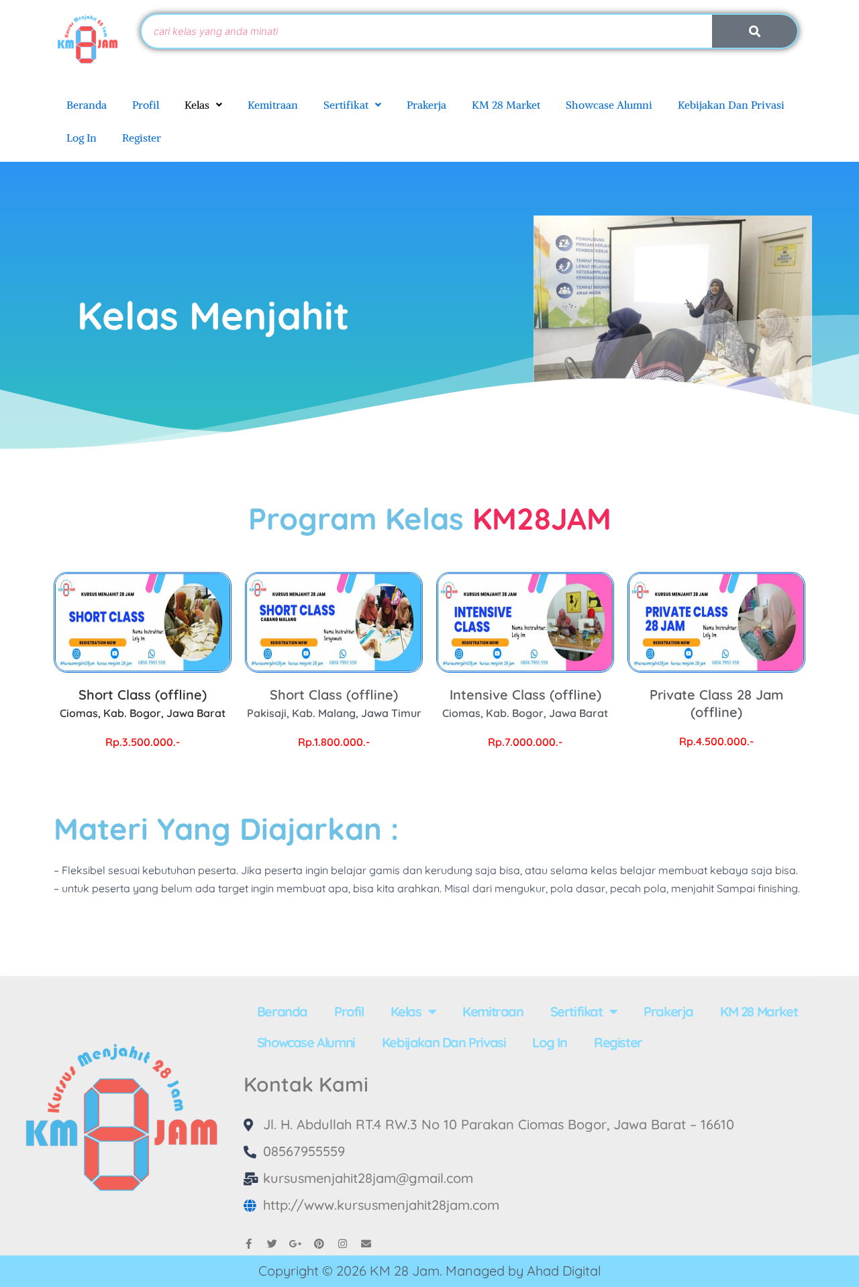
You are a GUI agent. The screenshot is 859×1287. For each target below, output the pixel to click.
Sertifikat (345, 104)
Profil (145, 104)
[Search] (754, 31)
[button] (203, 104)
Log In (81, 137)
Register (141, 137)
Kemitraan (273, 104)
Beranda (86, 104)
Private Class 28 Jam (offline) (716, 703)
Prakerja (426, 104)
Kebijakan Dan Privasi (731, 104)
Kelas (197, 104)
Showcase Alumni (609, 104)
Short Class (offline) (142, 703)
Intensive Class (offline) (525, 703)
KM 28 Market (506, 104)
